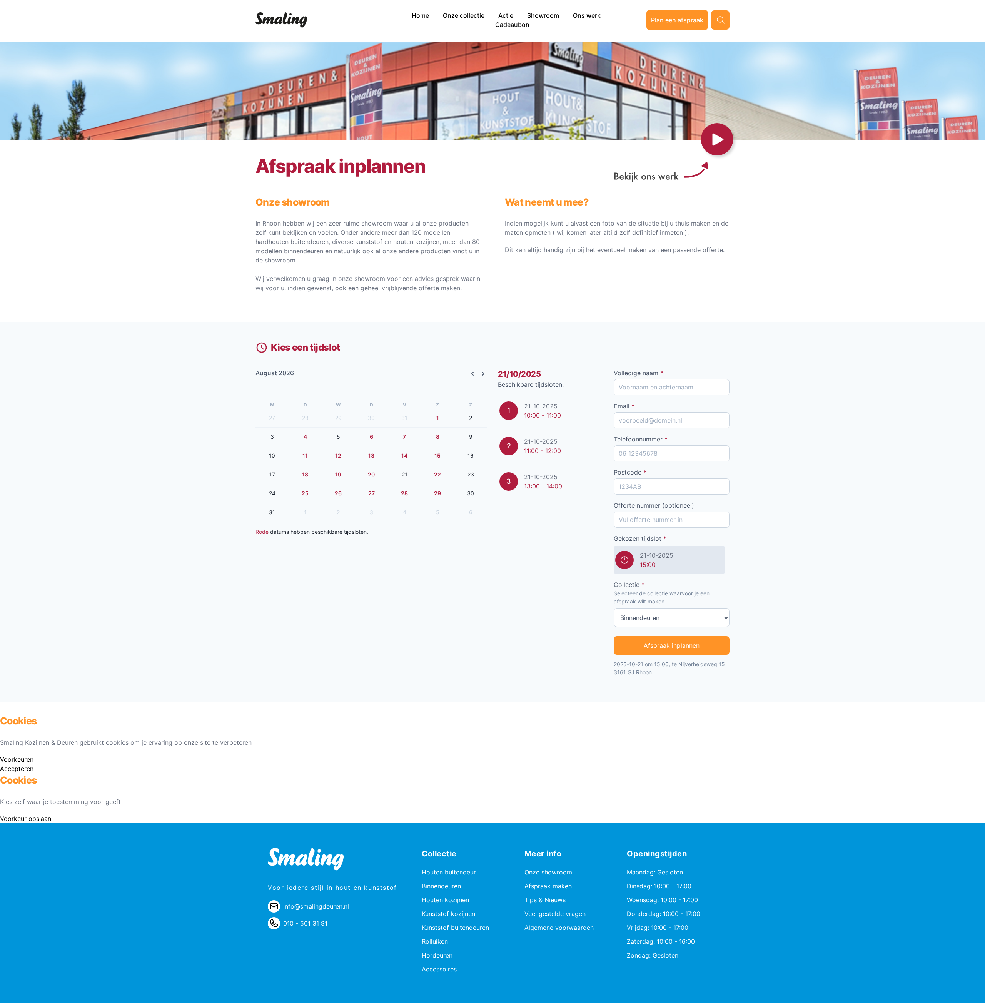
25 (305, 493)
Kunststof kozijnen (448, 914)
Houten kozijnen (445, 900)
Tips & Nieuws (545, 900)
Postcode (630, 472)
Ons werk (587, 15)
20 (371, 474)
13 (371, 455)
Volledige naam (638, 373)
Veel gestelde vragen (555, 914)
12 (338, 455)
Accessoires (439, 969)
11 (305, 455)
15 (437, 455)
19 (338, 474)
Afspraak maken (548, 886)
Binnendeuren (441, 886)
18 (305, 474)
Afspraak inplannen (672, 645)
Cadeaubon (512, 24)
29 (437, 493)
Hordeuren (437, 955)
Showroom (544, 15)
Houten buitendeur (449, 872)
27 (371, 493)
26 (338, 493)
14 (404, 455)
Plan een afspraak (677, 20)
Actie (506, 15)
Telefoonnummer (641, 439)
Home (421, 15)
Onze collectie (464, 15)
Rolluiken (435, 941)
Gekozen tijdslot (640, 538)
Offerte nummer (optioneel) (654, 505)
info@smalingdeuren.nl (316, 906)
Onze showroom (548, 872)
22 (437, 474)
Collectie (629, 584)
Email (624, 406)
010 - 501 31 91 (305, 923)
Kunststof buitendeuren (455, 927)
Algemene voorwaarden (559, 927)
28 (404, 493)
